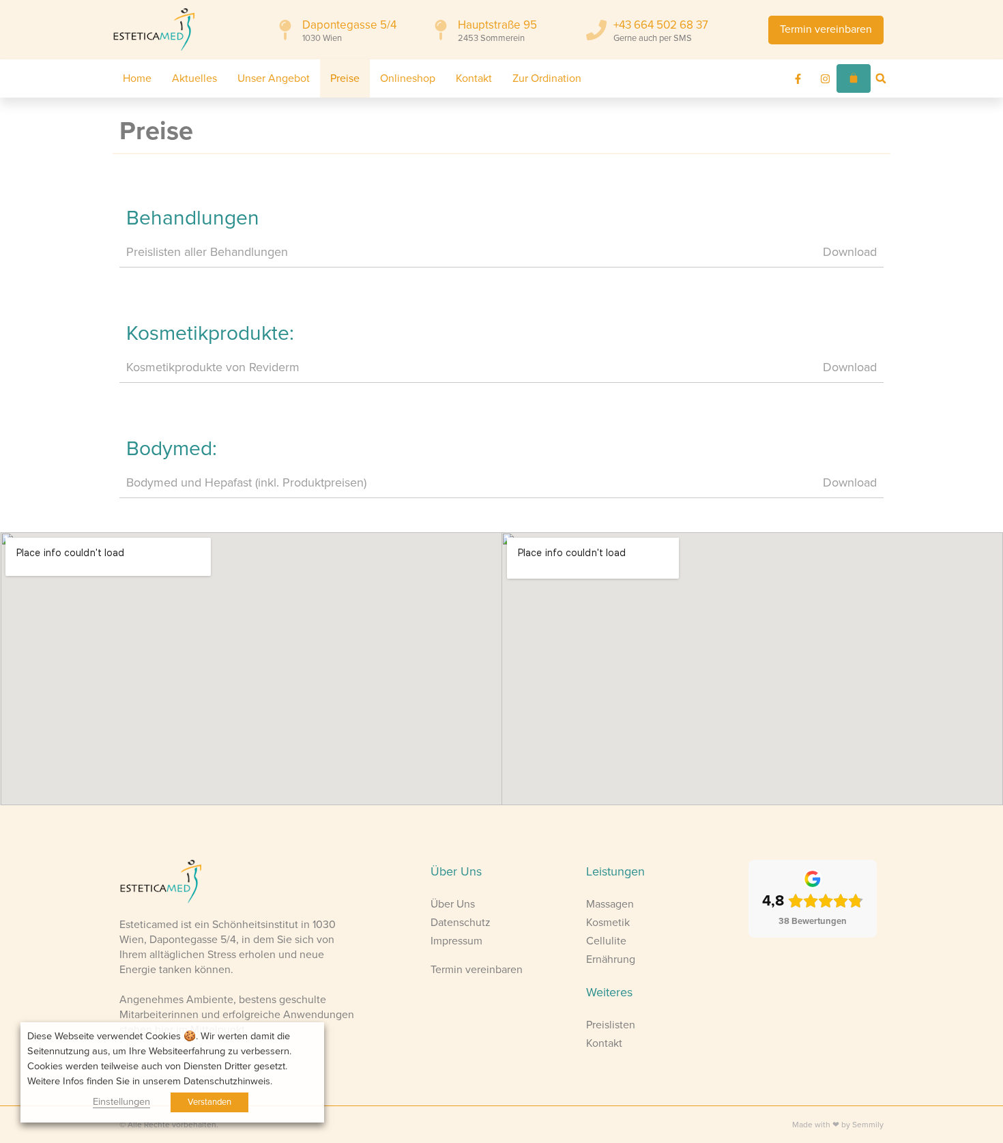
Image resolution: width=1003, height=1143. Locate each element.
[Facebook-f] (798, 78)
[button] (880, 78)
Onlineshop (407, 78)
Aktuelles (194, 78)
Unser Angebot (273, 78)
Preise (345, 78)
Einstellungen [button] (121, 1102)
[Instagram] (825, 78)
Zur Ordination (546, 78)
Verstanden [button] (209, 1102)
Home (137, 78)
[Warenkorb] (853, 78)
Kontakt (474, 78)
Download (850, 251)
